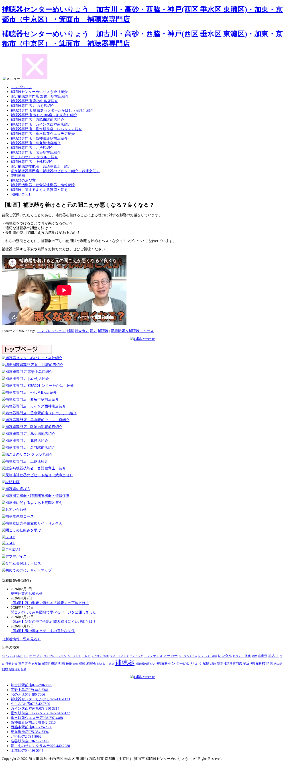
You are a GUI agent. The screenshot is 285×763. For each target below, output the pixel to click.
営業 (8, 663)
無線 (75, 664)
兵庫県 (262, 656)
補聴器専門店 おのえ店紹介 (32, 106)
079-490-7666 (28, 694)
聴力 (93, 331)
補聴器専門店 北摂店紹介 (32, 148)
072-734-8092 (26, 736)
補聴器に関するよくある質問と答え (39, 190)
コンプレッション (51, 331)
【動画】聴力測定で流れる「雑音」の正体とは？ (50, 603)
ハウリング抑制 (100, 656)
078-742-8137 (40, 713)
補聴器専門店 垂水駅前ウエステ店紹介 (43, 134)
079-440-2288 (40, 746)
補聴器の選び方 (23, 180)
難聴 (5, 669)
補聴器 (103, 331)
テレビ (86, 656)
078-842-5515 (33, 722)
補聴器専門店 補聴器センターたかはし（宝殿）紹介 (52, 110)
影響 (70, 331)
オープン (36, 656)
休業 (247, 656)
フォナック (136, 656)
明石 (61, 663)
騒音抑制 (14, 669)
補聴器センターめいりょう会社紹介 (39, 92)
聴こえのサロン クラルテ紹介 (34, 157)
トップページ (21, 87)
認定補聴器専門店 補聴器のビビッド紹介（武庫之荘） (55, 171)
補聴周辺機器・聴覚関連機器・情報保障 (43, 185)
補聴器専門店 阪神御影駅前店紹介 (39, 138)
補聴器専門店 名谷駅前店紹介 (36, 152)
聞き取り (102, 664)
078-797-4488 (37, 718)
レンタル (225, 656)
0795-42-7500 (30, 704)
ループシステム (188, 656)
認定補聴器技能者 (258, 663)
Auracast (10, 656)
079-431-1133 (40, 699)
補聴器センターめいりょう (179, 663)
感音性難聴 (49, 663)
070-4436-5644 (27, 750)
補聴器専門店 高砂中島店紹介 (34, 101)
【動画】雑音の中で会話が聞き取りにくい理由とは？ (53, 621)
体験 (254, 656)
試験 (213, 663)
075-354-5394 (30, 732)
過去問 (278, 663)
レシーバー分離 (207, 656)
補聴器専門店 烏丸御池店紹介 (36, 143)
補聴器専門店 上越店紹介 (32, 162)
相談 (82, 663)
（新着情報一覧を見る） (21, 639)
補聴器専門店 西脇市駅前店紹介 (37, 120)
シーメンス (74, 656)
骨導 (23, 669)
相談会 (91, 663)
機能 (69, 663)
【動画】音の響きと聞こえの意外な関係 (43, 631)
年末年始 (34, 663)
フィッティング (119, 656)
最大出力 (82, 331)
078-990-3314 (35, 708)
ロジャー (238, 656)
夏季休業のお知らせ (27, 593)
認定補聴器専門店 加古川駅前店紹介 (40, 96)
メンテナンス (153, 656)
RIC (26, 656)
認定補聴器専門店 (229, 663)
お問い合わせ (21, 194)
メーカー (170, 656)
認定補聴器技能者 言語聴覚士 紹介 (41, 166)
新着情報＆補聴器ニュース (132, 331)
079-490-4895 (31, 685)
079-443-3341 (30, 690)
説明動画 (18, 176)
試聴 (206, 663)
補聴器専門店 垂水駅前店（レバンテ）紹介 (46, 129)
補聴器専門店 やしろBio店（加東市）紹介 (44, 115)
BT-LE (19, 656)
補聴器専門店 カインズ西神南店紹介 (41, 124)
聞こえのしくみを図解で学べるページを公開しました (53, 612)
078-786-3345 (30, 741)
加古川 (273, 656)
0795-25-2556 (31, 727)
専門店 (23, 663)
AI (3, 656)
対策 (14, 663)
